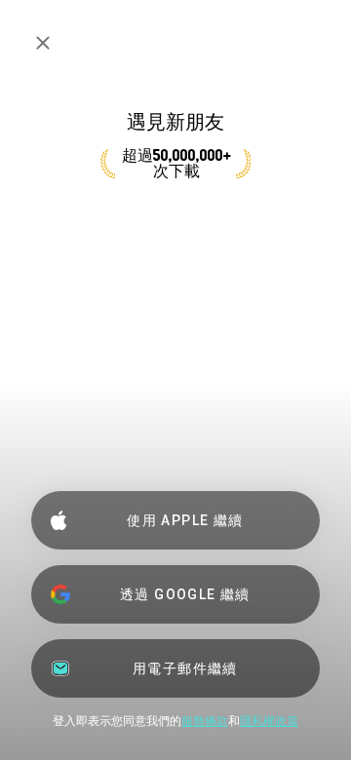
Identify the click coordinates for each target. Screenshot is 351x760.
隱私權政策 (269, 721)
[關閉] (43, 43)
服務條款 (204, 721)
